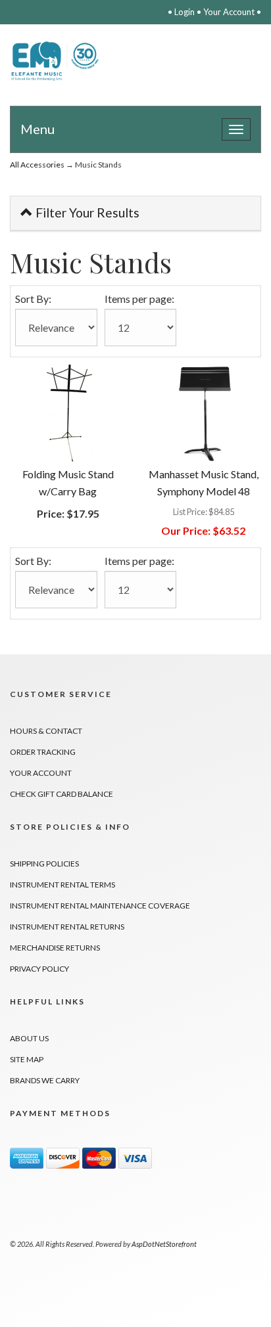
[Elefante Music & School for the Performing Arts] (56, 61)
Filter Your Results (86, 212)
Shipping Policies (44, 863)
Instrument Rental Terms (62, 884)
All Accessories (37, 164)
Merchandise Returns (55, 948)
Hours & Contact (46, 731)
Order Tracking (43, 752)
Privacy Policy (39, 969)
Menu (37, 129)
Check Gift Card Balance (61, 794)
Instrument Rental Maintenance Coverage (100, 906)
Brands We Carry (45, 1080)
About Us (29, 1038)
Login (184, 12)
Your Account (229, 12)
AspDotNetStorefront (164, 1244)
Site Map (26, 1059)
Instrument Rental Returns (67, 927)
